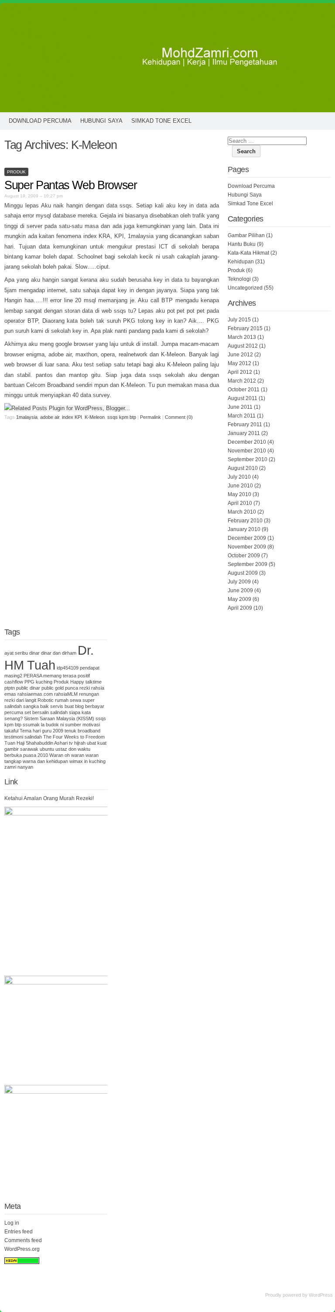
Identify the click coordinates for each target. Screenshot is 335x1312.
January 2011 (244, 433)
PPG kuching (38, 681)
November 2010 (247, 451)
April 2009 (240, 608)
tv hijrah (77, 743)
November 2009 (247, 547)
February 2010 (245, 521)
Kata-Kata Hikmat (248, 253)
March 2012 (242, 381)
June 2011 (240, 407)
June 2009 (240, 590)
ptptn (9, 688)
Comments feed (23, 1240)
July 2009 (239, 582)
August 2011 (242, 398)
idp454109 (68, 667)
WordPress (321, 1295)
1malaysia (27, 417)
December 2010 (247, 442)
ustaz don (65, 749)
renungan (89, 694)
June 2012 (240, 355)
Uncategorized (245, 288)
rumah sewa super (75, 700)
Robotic (46, 700)
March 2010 (242, 512)
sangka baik (36, 706)
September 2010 (247, 459)
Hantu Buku (242, 244)
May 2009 (239, 599)
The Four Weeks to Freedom (74, 736)
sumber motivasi (82, 724)
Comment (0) (179, 417)
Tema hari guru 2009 (41, 730)
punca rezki (77, 688)
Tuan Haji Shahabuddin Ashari (36, 743)
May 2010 (239, 494)
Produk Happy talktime (78, 681)
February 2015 (245, 328)
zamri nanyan (18, 767)
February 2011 (245, 424)
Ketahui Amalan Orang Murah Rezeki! (49, 798)
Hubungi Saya (101, 120)
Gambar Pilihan (246, 235)
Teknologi (239, 279)
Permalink (150, 417)
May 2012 (239, 363)
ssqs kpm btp (121, 417)
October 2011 (244, 390)
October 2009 (244, 555)
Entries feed (18, 1232)
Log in (11, 1223)
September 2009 (247, 564)
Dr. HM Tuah (49, 657)
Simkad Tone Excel (161, 120)
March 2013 (242, 337)
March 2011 (242, 416)
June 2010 (240, 486)
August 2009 (243, 573)
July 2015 (239, 320)
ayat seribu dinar (22, 653)
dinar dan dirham (58, 653)
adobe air (49, 417)
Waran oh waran (66, 755)
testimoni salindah (23, 736)
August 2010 (243, 468)
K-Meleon (95, 417)
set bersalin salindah (46, 712)
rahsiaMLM (66, 694)
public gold (52, 688)
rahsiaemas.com (35, 694)
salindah (13, 706)
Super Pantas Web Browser (70, 185)
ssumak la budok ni (43, 724)
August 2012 (243, 346)
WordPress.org (22, 1249)
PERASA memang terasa (50, 675)
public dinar (28, 688)
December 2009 (247, 538)
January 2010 (244, 529)
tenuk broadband (82, 730)
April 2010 (240, 503)
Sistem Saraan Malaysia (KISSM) (59, 718)
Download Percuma (40, 120)
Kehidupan (241, 262)
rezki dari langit (20, 700)
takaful (11, 730)
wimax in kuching (87, 761)
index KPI (72, 417)
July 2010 (239, 477)
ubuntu (47, 749)
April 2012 (240, 372)
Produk (16, 171)
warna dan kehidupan (45, 761)
